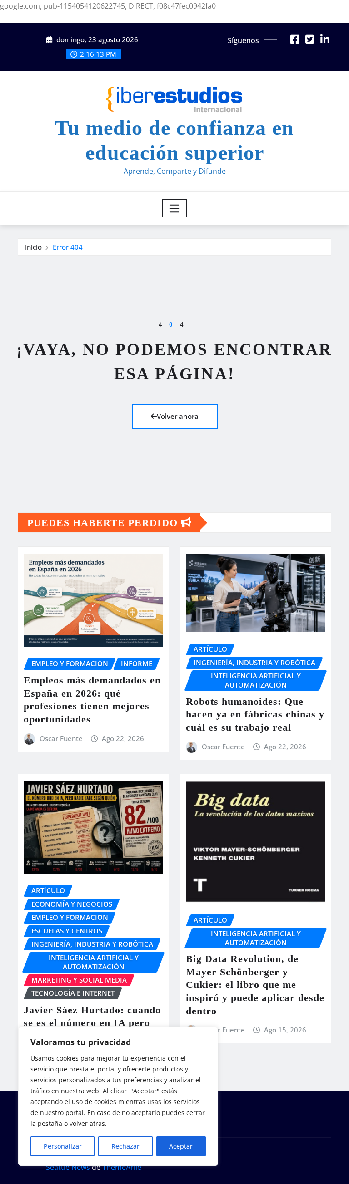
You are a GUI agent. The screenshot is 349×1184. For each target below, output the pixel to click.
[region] (118, 1096)
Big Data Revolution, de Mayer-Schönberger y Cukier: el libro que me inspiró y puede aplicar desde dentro (255, 984)
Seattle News (68, 1167)
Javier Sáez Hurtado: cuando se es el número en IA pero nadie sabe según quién (92, 1023)
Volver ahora (178, 416)
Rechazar (125, 1146)
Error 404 (68, 246)
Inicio (33, 246)
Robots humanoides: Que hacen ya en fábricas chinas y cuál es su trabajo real (255, 714)
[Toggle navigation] (174, 208)
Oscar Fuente (61, 738)
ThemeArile (121, 1167)
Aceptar (181, 1146)
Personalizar (63, 1146)
